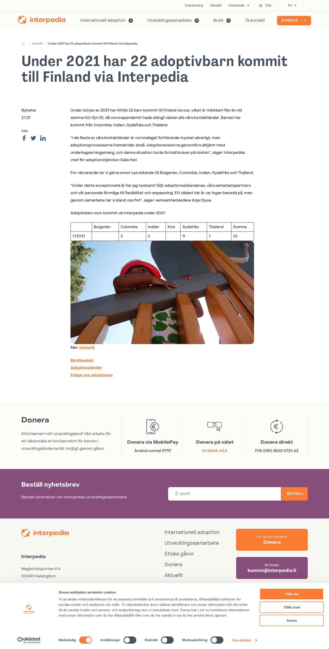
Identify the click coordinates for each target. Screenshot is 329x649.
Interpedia (236, 5)
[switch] (130, 640)
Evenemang (194, 5)
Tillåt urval (292, 607)
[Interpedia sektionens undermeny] (248, 5)
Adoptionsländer (86, 367)
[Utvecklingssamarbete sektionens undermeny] (196, 20)
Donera (290, 20)
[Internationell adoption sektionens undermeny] (130, 20)
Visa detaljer (241, 640)
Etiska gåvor (179, 554)
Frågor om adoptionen (91, 375)
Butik (218, 20)
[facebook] (24, 138)
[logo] (92, 534)
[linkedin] (43, 138)
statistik (87, 347)
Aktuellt (215, 5)
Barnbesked (81, 360)
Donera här (214, 451)
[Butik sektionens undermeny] (228, 20)
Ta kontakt (255, 20)
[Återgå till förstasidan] (41, 21)
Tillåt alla (292, 594)
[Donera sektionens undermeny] (304, 20)
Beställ (295, 494)
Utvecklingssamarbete (169, 20)
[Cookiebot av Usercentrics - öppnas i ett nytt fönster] (29, 640)
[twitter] (33, 138)
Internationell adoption (103, 20)
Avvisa (291, 620)
